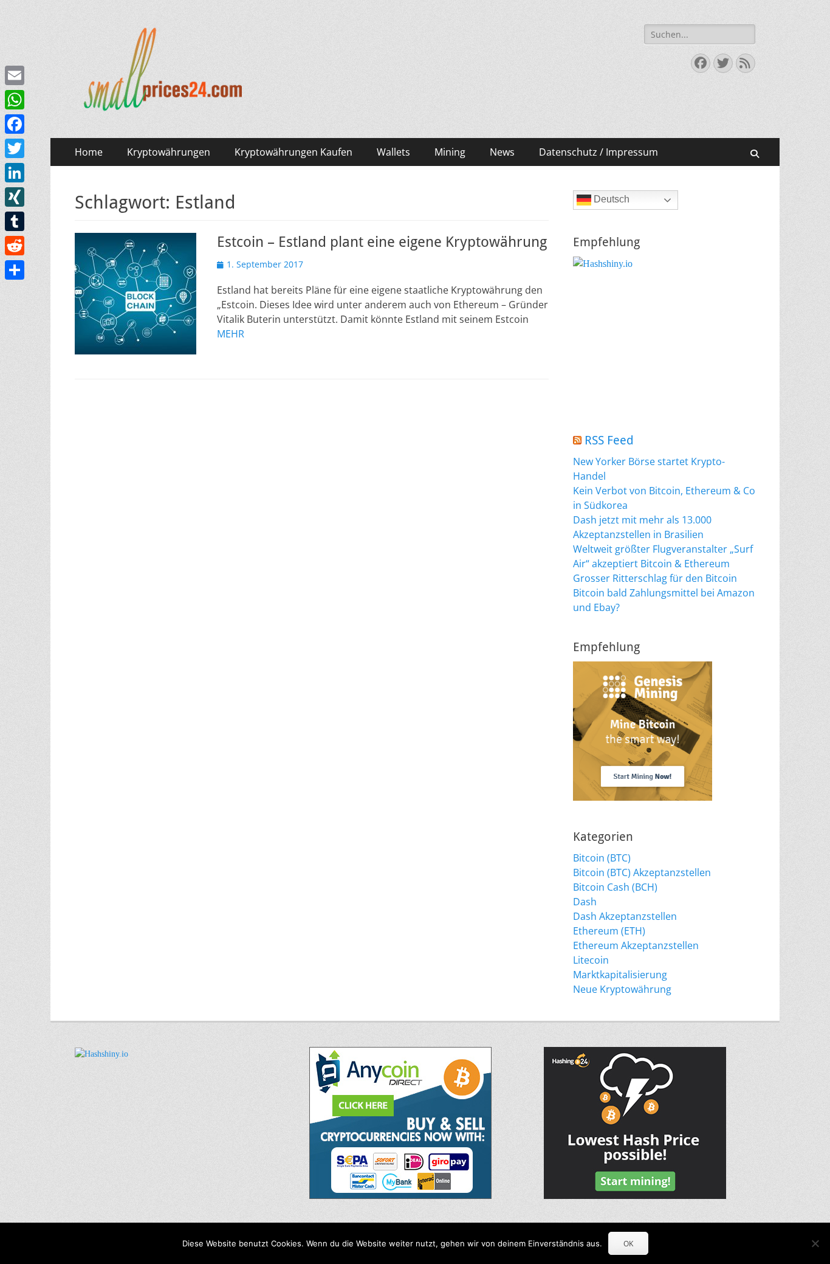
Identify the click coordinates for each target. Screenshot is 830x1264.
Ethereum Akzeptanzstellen (636, 945)
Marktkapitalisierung (620, 974)
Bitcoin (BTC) (602, 858)
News (502, 152)
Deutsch (610, 199)
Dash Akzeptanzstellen (625, 916)
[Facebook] (14, 124)
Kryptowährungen (168, 152)
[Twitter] (14, 148)
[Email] (14, 75)
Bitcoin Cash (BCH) (615, 887)
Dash (585, 901)
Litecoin (591, 960)
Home (89, 152)
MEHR (230, 333)
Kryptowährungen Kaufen (293, 152)
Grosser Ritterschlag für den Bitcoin (655, 578)
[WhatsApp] (14, 100)
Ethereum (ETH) (609, 931)
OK (628, 1243)
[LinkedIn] (14, 173)
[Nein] (815, 1243)
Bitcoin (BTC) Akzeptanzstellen (642, 872)
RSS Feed (609, 440)
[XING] (14, 197)
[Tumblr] (14, 221)
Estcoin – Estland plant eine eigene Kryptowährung (382, 241)
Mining (449, 152)
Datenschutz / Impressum (598, 152)
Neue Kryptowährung (622, 989)
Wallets (393, 152)
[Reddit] (14, 245)
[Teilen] (14, 270)
